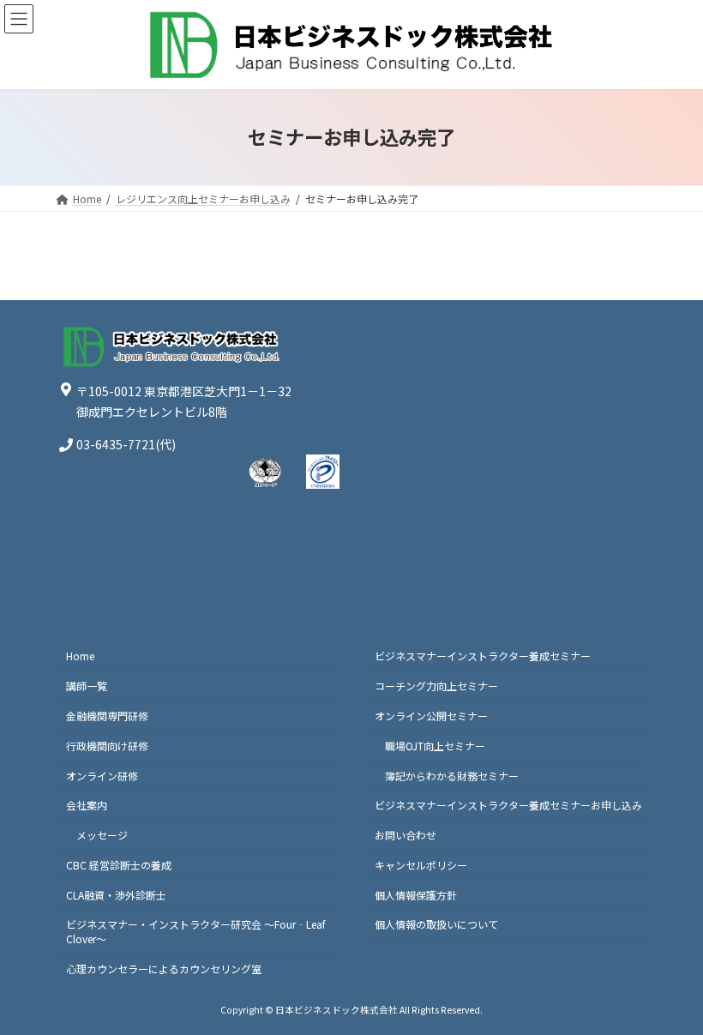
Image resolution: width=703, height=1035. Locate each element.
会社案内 (86, 804)
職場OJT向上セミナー (435, 745)
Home (80, 655)
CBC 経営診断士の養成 (118, 864)
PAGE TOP (670, 988)
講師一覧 (86, 685)
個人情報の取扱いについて (436, 924)
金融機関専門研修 (107, 715)
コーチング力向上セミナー (436, 685)
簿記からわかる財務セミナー (452, 774)
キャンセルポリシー (421, 864)
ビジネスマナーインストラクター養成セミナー (483, 655)
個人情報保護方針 (416, 894)
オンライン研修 (102, 774)
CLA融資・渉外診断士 (116, 894)
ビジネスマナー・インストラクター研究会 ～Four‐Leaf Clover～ (196, 931)
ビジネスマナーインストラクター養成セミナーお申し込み (508, 804)
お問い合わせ (405, 834)
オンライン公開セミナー (431, 715)
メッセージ (102, 834)
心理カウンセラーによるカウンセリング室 (163, 968)
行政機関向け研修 (107, 745)
